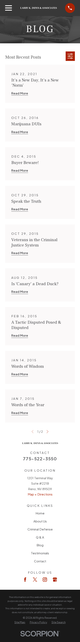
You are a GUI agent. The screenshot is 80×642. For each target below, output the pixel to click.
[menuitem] (19, 622)
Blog (40, 545)
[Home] (38, 8)
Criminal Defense (40, 529)
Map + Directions (40, 494)
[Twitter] (35, 579)
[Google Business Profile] (55, 579)
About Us (40, 521)
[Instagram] (45, 579)
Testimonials (40, 553)
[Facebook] (25, 579)
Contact (40, 561)
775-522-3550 (40, 458)
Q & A (40, 537)
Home (40, 513)
